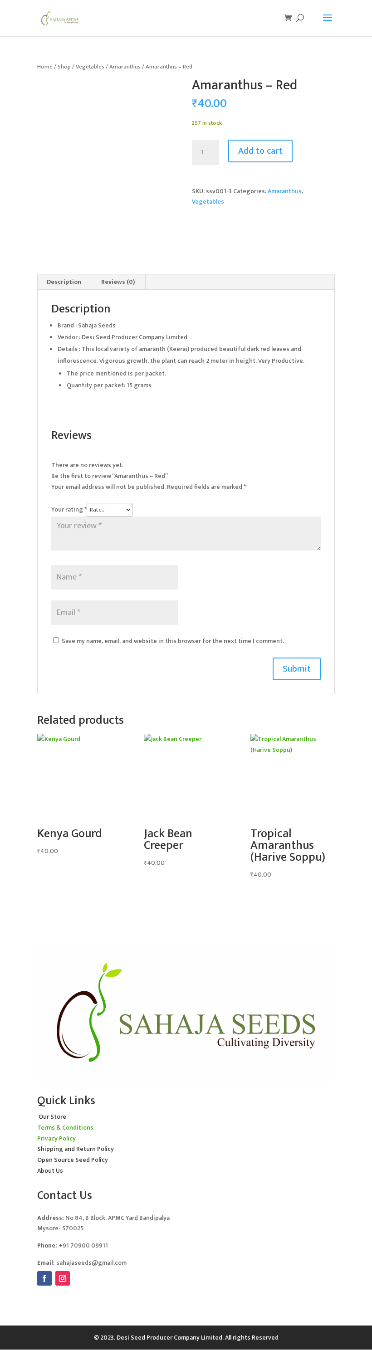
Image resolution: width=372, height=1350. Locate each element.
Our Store (52, 1116)
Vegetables (90, 67)
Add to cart (260, 151)
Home (45, 67)
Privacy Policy (56, 1138)
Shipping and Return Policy (75, 1149)
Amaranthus (125, 67)
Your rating (69, 509)
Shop (64, 67)
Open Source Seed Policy (72, 1160)
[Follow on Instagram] (62, 1278)
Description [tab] (64, 282)
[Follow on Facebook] (44, 1278)
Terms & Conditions (65, 1127)
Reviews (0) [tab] (118, 282)
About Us (50, 1170)
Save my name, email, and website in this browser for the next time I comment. (173, 641)
